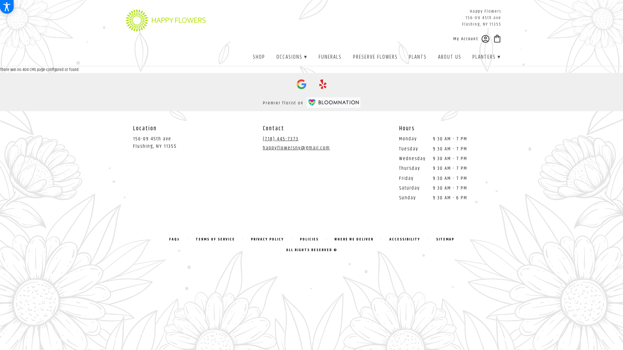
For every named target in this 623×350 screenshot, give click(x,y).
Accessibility (404, 239)
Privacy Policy (267, 239)
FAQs (174, 239)
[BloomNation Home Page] (333, 102)
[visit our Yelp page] (323, 84)
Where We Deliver (354, 239)
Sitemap (445, 239)
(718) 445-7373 (281, 139)
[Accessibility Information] (7, 7)
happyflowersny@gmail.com (296, 148)
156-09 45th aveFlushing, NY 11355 (155, 142)
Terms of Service (215, 239)
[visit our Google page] (301, 84)
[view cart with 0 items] (497, 38)
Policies (309, 239)
